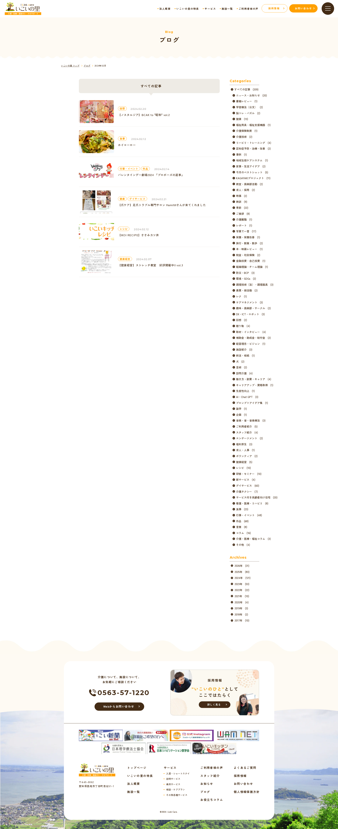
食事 (122, 138)
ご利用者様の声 (248, 8)
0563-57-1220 (124, 693)
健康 (122, 198)
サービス (210, 8)
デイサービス (137, 198)
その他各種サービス (176, 795)
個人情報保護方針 (247, 792)
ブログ (87, 65)
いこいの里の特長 (187, 8)
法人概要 (165, 8)
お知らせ (206, 783)
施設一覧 (227, 8)
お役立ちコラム (211, 799)
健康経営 (125, 259)
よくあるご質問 (245, 767)
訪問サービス (173, 778)
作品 (145, 168)
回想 (122, 108)
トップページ (136, 767)
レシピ (124, 229)
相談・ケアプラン (175, 789)
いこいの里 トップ (70, 65)
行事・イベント (129, 168)
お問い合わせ (243, 783)
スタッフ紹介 (210, 776)
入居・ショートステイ (178, 773)
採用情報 (240, 776)
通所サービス (173, 784)
